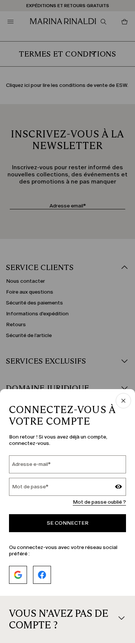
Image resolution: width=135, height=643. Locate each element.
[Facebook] (42, 575)
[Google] (18, 575)
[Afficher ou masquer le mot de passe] (118, 487)
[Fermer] (123, 401)
